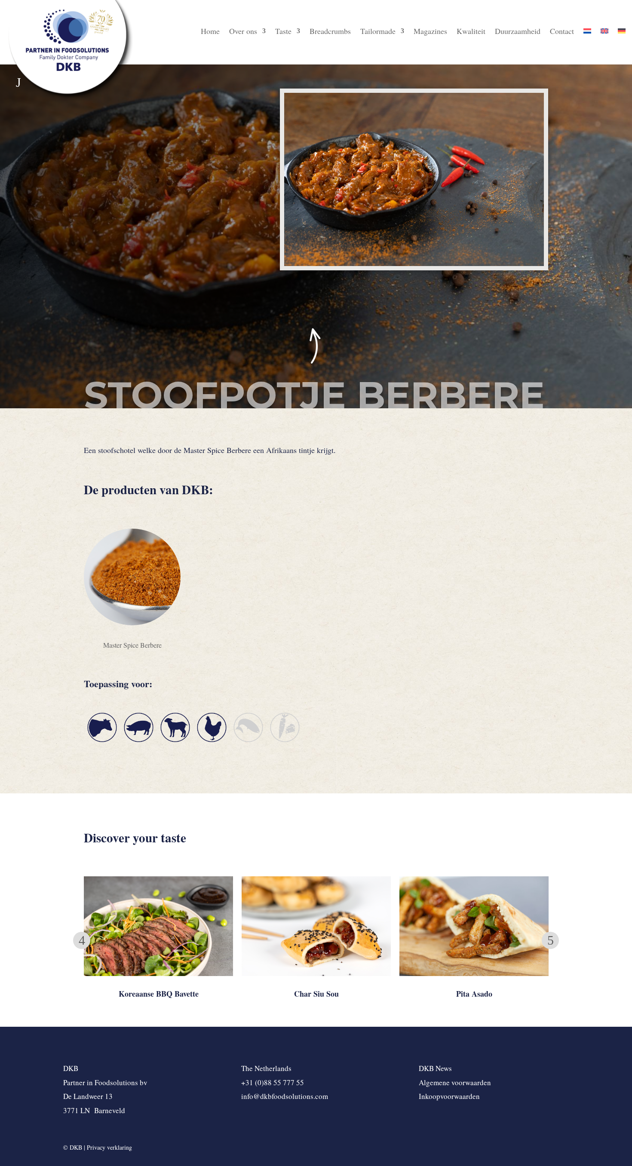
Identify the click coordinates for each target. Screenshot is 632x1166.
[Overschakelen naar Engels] (604, 32)
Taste (283, 32)
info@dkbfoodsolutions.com (284, 1096)
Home (210, 32)
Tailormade (378, 32)
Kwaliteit (471, 32)
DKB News (435, 1068)
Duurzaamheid (517, 32)
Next (550, 940)
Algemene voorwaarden (455, 1082)
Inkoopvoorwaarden (449, 1096)
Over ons (243, 32)
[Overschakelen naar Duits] (622, 32)
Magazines (430, 32)
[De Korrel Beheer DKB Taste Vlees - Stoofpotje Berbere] (414, 266)
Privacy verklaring (109, 1147)
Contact (562, 32)
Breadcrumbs (330, 32)
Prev (81, 940)
